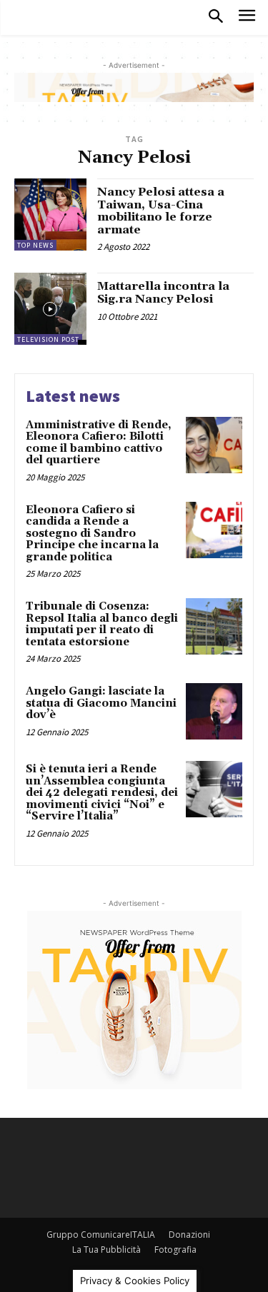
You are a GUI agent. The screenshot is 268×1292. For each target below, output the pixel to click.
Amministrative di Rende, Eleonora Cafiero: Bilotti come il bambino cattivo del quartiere (99, 443)
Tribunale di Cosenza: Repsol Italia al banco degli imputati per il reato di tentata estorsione (102, 624)
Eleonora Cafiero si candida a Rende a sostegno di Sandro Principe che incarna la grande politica (92, 533)
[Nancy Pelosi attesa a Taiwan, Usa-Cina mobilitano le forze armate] (50, 214)
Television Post (48, 339)
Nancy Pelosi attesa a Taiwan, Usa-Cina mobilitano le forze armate (160, 211)
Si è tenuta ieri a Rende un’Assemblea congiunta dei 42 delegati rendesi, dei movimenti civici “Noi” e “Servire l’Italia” (102, 792)
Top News (35, 245)
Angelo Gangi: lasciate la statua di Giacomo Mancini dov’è (101, 703)
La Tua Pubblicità (106, 1249)
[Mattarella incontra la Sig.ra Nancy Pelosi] (50, 309)
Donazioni (189, 1234)
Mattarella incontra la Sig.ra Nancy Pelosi (163, 292)
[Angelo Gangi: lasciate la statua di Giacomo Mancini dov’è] (214, 711)
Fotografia (175, 1249)
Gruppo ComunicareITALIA (100, 1234)
